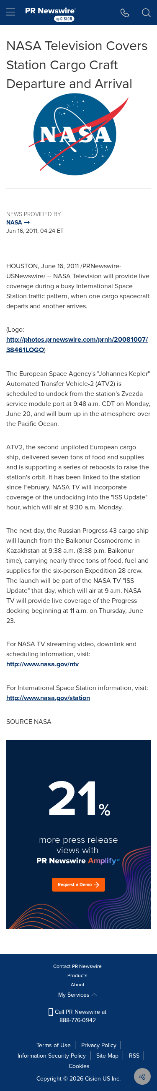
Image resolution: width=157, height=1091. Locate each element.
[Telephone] (125, 12)
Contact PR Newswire (77, 966)
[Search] (146, 12)
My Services (74, 994)
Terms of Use (53, 1045)
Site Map (107, 1055)
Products (77, 975)
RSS (134, 1055)
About (78, 984)
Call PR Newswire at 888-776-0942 (79, 1016)
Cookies (79, 1066)
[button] (78, 134)
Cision (93, 1078)
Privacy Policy (98, 1045)
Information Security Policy (52, 1055)
